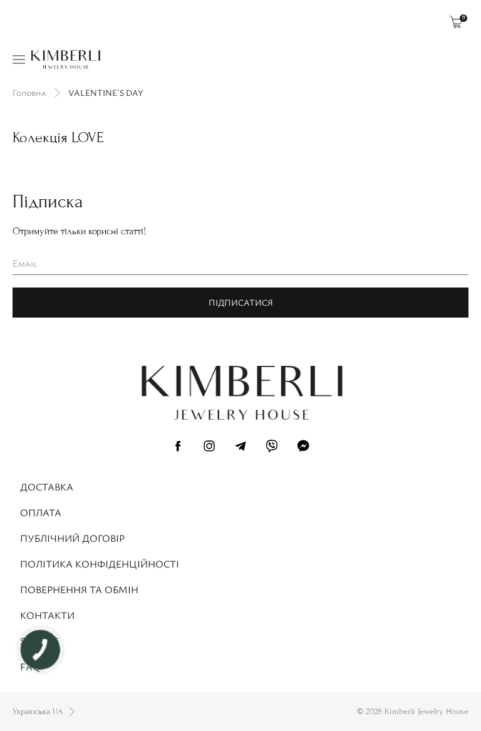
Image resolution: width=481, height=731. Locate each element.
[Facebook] (178, 448)
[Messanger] (303, 448)
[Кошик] (456, 22)
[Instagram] (209, 448)
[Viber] (272, 448)
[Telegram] (240, 448)
